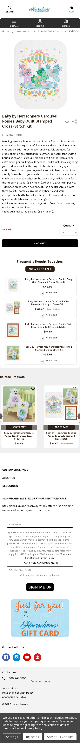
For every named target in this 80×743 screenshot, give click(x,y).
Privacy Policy (47, 558)
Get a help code (40, 681)
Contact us (9, 672)
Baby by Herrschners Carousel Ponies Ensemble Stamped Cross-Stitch (61, 436)
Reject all (32, 737)
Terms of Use (10, 688)
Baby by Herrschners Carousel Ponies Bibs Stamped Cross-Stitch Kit (19, 436)
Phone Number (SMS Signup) (40, 563)
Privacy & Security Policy (18, 692)
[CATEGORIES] (14, 23)
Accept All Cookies (60, 737)
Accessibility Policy (14, 697)
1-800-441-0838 (17, 678)
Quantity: (68, 225)
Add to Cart (51, 292)
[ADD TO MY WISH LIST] (33, 388)
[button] (40, 618)
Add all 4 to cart (40, 269)
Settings (12, 737)
